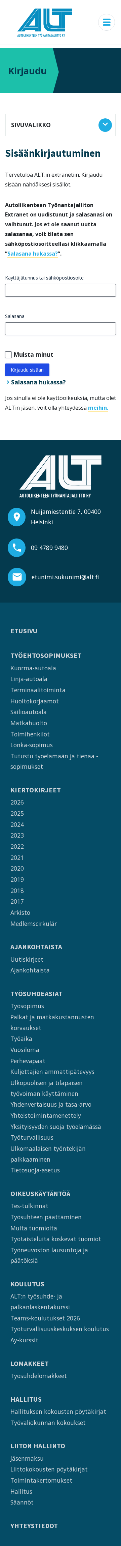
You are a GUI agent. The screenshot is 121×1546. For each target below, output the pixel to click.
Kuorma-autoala (33, 668)
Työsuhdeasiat (36, 994)
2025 (17, 813)
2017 (17, 901)
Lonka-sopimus (31, 745)
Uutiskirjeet (26, 959)
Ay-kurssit (24, 1340)
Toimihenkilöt (30, 734)
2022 (17, 846)
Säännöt (22, 1502)
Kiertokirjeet (35, 790)
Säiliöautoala (28, 712)
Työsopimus (27, 1006)
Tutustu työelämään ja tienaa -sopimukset (54, 761)
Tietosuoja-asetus (35, 1170)
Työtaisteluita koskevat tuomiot (55, 1239)
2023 (17, 835)
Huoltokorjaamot (34, 701)
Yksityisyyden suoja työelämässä (55, 1126)
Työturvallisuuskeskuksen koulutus (59, 1329)
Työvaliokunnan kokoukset (48, 1423)
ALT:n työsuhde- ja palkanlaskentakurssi (40, 1301)
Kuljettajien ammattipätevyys (52, 1072)
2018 (17, 890)
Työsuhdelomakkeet (38, 1376)
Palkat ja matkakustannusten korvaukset (52, 1022)
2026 (17, 802)
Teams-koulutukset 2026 (45, 1318)
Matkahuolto (28, 723)
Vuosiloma (24, 1050)
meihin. (98, 407)
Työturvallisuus (31, 1137)
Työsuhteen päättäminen (46, 1217)
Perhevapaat (27, 1061)
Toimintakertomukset (41, 1480)
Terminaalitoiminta (38, 690)
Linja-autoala (28, 679)
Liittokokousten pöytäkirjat (49, 1469)
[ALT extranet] (45, 22)
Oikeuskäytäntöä (40, 1194)
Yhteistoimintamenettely (45, 1115)
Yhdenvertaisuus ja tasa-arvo (50, 1104)
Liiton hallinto (37, 1446)
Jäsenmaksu (27, 1458)
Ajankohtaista (36, 947)
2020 (17, 868)
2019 (17, 879)
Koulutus (27, 1284)
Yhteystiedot (34, 1526)
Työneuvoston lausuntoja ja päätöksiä (49, 1255)
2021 (17, 857)
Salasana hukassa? (32, 253)
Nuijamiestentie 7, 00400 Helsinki (66, 516)
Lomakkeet (29, 1364)
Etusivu (24, 631)
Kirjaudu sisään (27, 370)
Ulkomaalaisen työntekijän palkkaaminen (48, 1153)
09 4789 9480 (49, 548)
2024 (17, 824)
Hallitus (26, 1399)
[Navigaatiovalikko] (106, 22)
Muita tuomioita (33, 1228)
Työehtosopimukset (46, 655)
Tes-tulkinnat (29, 1206)
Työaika (21, 1038)
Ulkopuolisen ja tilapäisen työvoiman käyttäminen (46, 1088)
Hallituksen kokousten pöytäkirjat (58, 1411)
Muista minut (33, 354)
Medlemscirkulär (33, 924)
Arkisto (20, 912)
